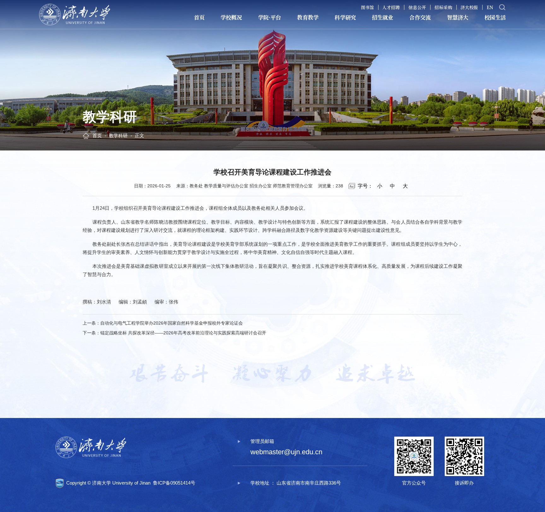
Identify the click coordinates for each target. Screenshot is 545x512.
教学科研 (118, 135)
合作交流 (420, 17)
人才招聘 (391, 7)
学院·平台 (269, 17)
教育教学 (308, 17)
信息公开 (417, 7)
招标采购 (443, 7)
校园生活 (495, 17)
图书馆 (367, 7)
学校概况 (231, 17)
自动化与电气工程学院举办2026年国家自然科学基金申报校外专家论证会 (171, 323)
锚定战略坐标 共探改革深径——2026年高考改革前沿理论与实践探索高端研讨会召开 (183, 333)
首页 (199, 17)
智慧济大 (457, 17)
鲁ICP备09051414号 (174, 483)
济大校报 (469, 7)
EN (490, 7)
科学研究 (345, 17)
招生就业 (382, 17)
